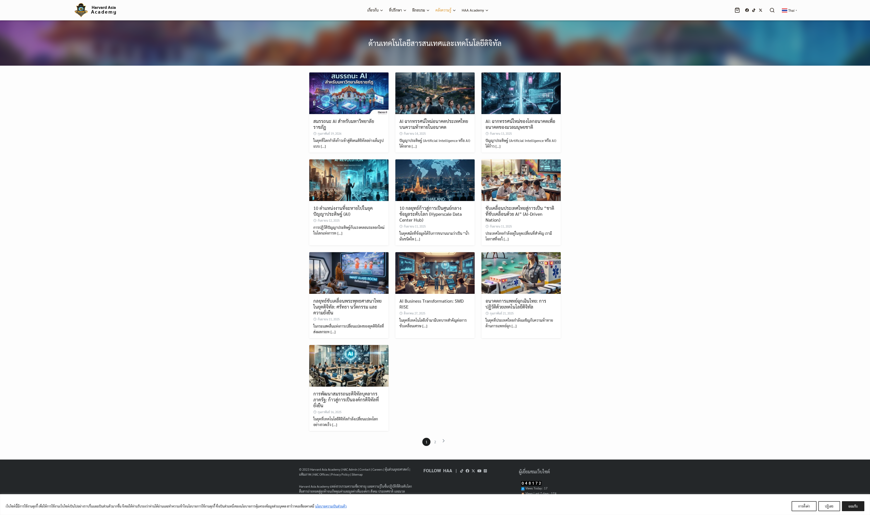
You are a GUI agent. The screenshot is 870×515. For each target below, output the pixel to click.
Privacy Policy (340, 474)
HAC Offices (321, 474)
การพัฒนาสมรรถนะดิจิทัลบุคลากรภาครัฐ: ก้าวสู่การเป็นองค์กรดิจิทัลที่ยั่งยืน (346, 399)
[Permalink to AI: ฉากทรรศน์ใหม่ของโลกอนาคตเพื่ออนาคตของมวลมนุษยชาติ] (521, 92)
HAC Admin (350, 469)
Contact (365, 469)
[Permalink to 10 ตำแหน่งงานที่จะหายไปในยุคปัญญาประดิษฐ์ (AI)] (349, 179)
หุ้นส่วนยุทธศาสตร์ (397, 469)
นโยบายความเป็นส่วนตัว (331, 506)
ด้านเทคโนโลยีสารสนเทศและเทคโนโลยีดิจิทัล (435, 43)
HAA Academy (473, 10)
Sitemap (357, 474)
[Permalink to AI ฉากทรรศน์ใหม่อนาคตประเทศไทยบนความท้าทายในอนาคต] (435, 92)
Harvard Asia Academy (325, 469)
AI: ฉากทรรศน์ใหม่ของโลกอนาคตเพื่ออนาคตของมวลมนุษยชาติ (520, 124)
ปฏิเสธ (829, 506)
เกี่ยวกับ (373, 10)
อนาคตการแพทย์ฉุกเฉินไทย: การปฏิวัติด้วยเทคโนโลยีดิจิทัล (516, 304)
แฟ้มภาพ (305, 474)
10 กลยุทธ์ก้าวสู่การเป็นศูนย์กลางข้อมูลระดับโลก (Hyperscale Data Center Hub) (430, 214)
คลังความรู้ (443, 10)
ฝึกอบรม (418, 10)
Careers (377, 469)
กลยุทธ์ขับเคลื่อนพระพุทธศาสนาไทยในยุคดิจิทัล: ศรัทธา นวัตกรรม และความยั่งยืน (347, 307)
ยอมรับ (853, 506)
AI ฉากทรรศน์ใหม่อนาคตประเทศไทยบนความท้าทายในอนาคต (433, 124)
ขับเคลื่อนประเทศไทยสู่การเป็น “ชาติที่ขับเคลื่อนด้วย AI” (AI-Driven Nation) (520, 214)
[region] (435, 504)
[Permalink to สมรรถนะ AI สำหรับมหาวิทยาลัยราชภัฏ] (349, 92)
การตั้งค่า (804, 506)
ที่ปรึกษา (395, 10)
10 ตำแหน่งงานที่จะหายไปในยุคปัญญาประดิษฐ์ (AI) (343, 211)
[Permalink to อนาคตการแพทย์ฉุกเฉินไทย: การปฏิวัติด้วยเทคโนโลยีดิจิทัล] (521, 272)
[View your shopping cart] (738, 10)
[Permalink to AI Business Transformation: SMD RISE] (435, 272)
